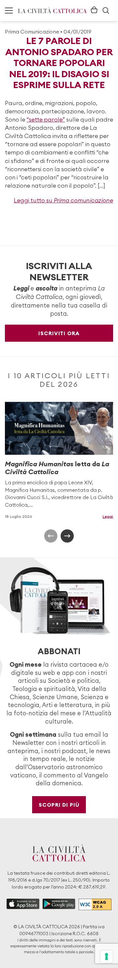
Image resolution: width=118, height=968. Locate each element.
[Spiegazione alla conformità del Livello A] (95, 904)
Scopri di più (59, 804)
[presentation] (50, 535)
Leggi (108, 516)
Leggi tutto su (63, 200)
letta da (57, 468)
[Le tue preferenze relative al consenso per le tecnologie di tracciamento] (106, 956)
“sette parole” (46, 119)
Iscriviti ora (59, 333)
